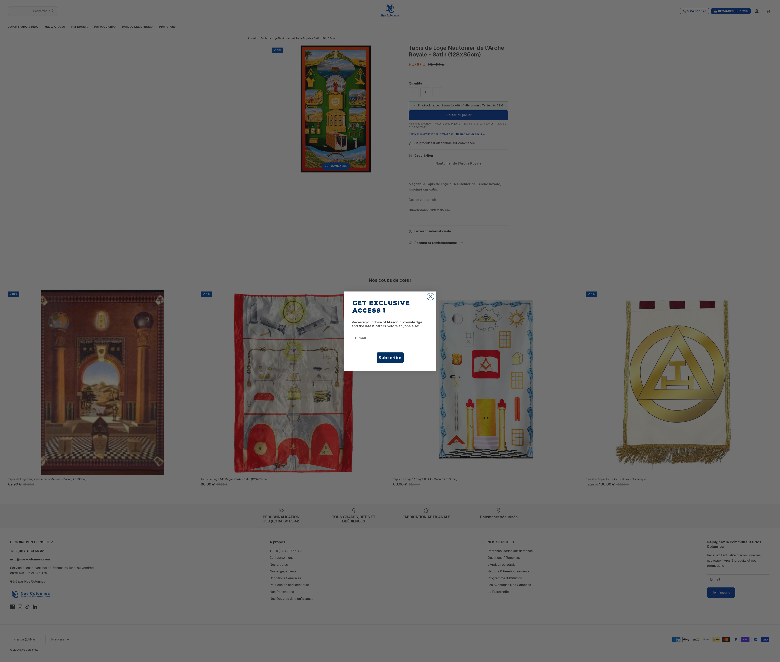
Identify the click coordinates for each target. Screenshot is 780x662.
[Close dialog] (430, 296)
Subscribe (390, 357)
